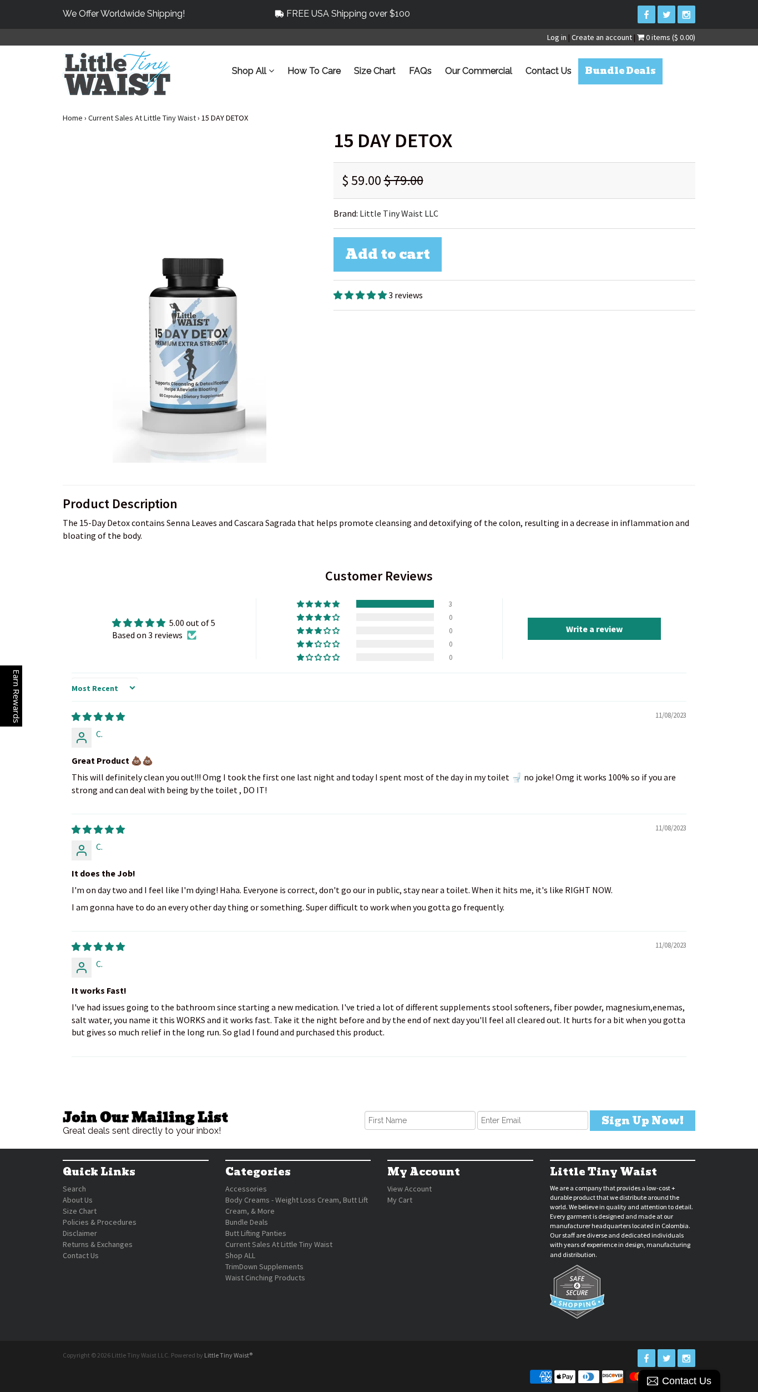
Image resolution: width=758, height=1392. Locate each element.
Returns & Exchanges (98, 1244)
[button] (360, 295)
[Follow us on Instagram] (686, 14)
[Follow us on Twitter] (666, 14)
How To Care (314, 71)
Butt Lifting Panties (255, 1233)
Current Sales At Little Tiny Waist (142, 118)
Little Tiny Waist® (228, 1355)
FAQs (420, 71)
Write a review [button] (594, 628)
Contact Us (548, 71)
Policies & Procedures (100, 1222)
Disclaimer (80, 1233)
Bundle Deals (620, 71)
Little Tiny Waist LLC (399, 213)
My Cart (399, 1200)
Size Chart (375, 71)
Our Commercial (478, 71)
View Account (409, 1189)
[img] (98, 716)
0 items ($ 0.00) (669, 37)
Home (73, 118)
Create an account (602, 37)
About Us (78, 1200)
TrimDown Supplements (264, 1266)
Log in (557, 37)
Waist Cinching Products (265, 1278)
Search (74, 1189)
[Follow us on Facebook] (646, 14)
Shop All (250, 71)
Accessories (246, 1189)
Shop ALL (240, 1255)
